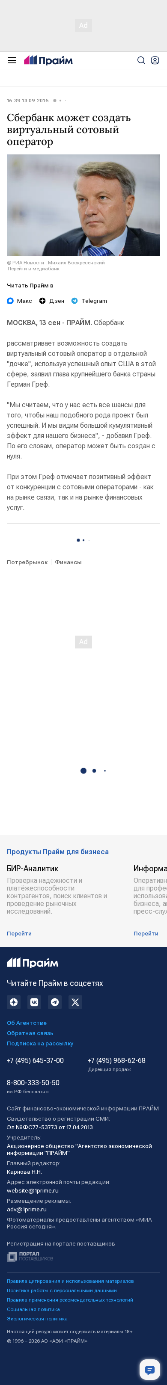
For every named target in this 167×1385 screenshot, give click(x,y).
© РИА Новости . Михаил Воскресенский (56, 263)
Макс (24, 300)
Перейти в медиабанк (34, 269)
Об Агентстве (27, 1022)
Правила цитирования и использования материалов (70, 1281)
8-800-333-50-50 (33, 1087)
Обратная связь (30, 1033)
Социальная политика (33, 1309)
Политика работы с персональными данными (62, 1290)
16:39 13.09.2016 (28, 101)
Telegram (94, 300)
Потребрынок (27, 562)
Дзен (56, 300)
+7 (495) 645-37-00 (35, 1061)
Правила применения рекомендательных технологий (70, 1300)
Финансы (68, 562)
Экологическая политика (37, 1319)
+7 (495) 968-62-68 (117, 1064)
